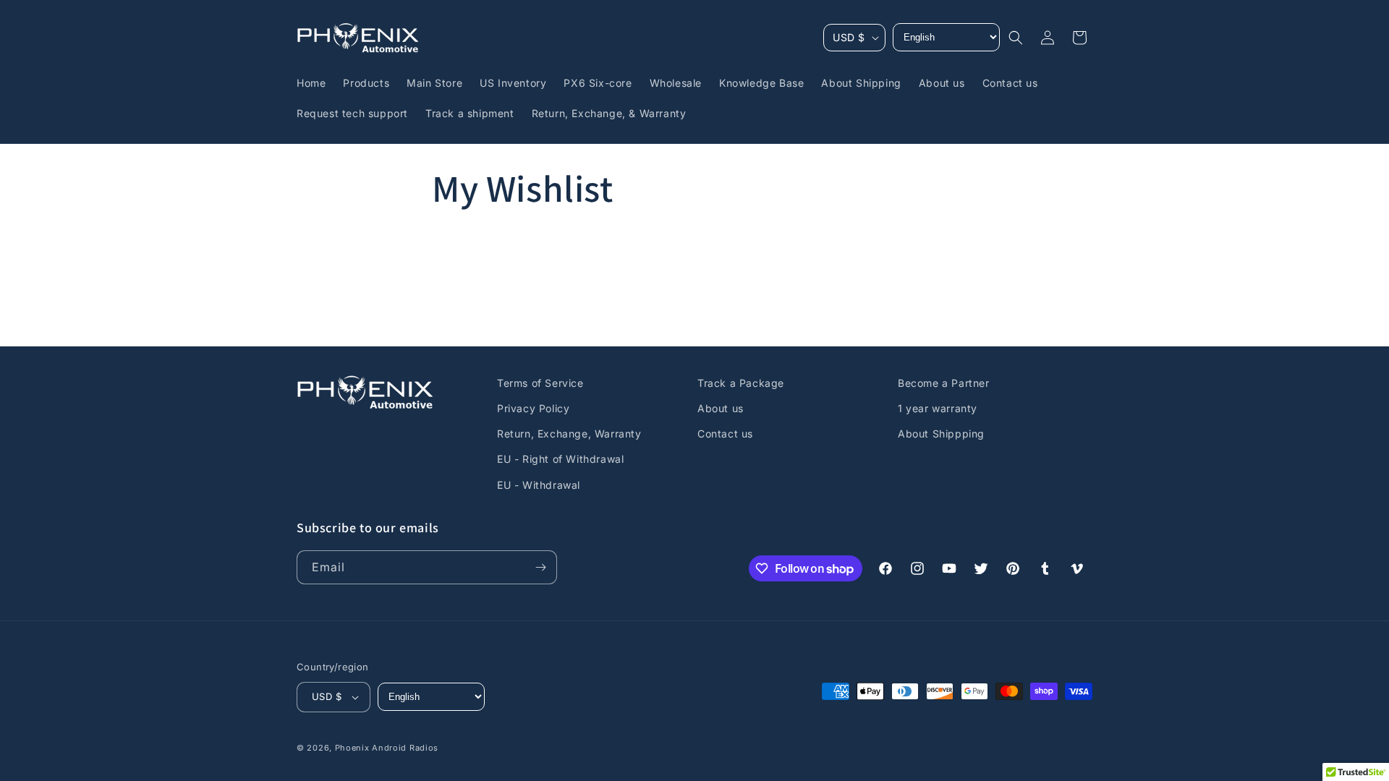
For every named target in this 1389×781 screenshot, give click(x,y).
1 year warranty (937, 408)
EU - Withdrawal (538, 485)
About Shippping (941, 433)
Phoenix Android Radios (386, 748)
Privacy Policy (533, 408)
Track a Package (740, 383)
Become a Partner (944, 383)
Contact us (725, 433)
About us (720, 408)
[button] (1016, 38)
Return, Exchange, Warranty (569, 433)
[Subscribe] (540, 567)
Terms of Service (540, 383)
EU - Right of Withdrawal (560, 459)
